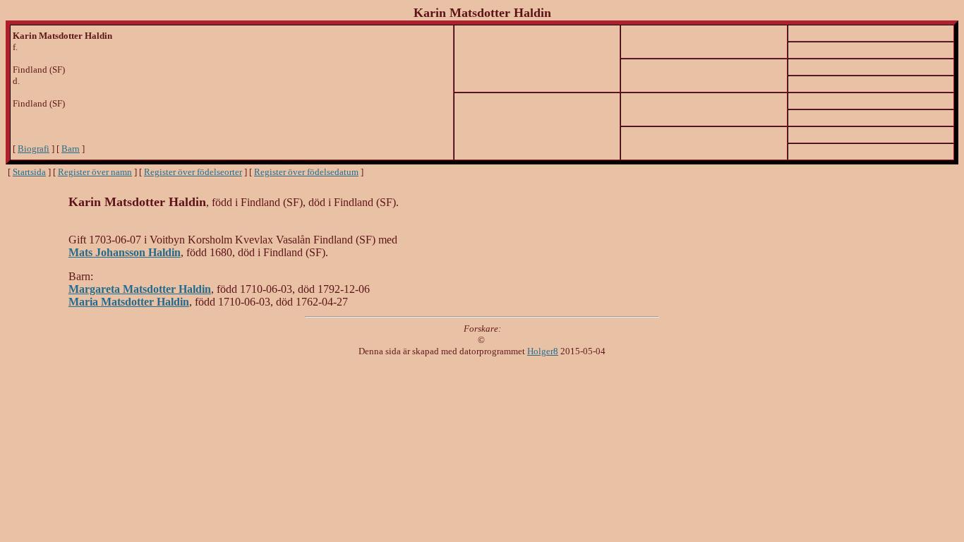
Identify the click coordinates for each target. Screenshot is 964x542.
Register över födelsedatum (306, 172)
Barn (70, 148)
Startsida (29, 172)
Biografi (33, 148)
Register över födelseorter (193, 172)
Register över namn (95, 172)
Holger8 (542, 351)
